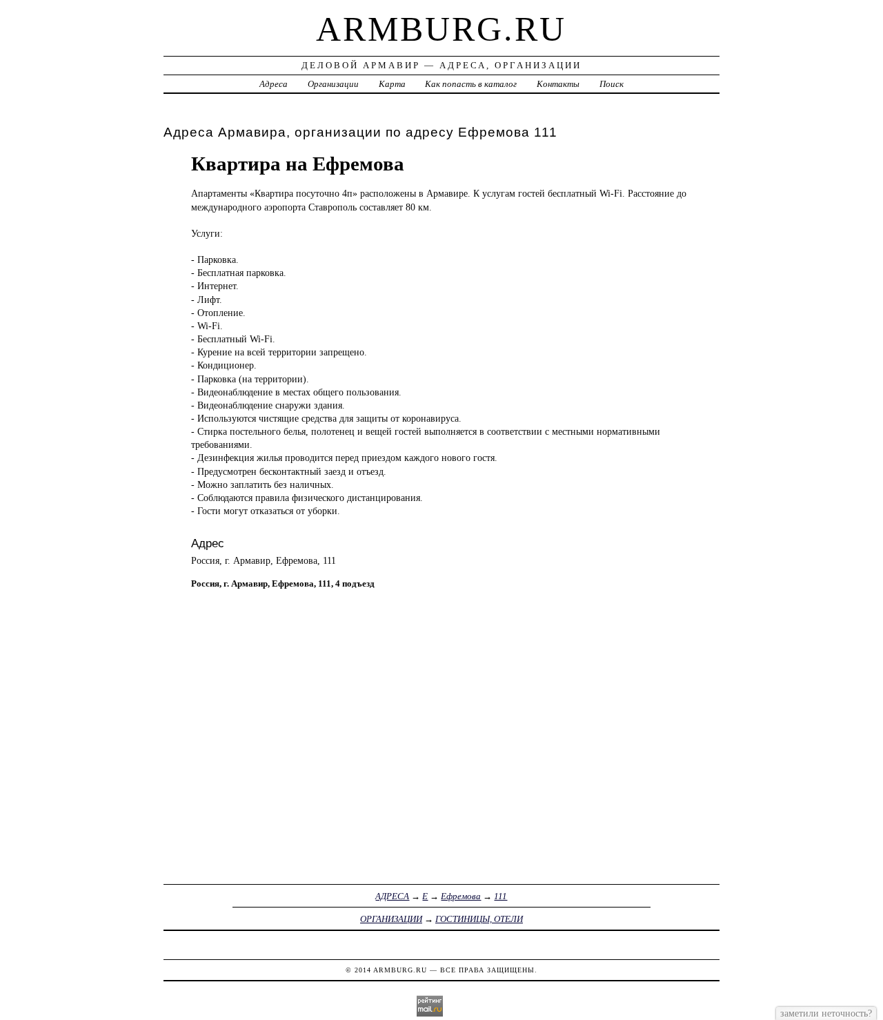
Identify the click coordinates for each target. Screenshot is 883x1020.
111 (500, 896)
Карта (392, 84)
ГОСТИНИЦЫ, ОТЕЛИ (479, 919)
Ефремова (461, 896)
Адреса (273, 84)
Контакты (558, 84)
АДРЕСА (392, 896)
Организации (333, 84)
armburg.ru (441, 29)
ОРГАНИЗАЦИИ (391, 919)
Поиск (611, 84)
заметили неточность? (826, 1013)
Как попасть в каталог (471, 84)
